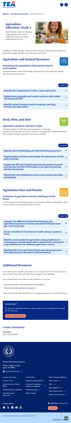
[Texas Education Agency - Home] (9, 4)
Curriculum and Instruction (19, 14)
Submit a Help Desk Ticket (15, 316)
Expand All (63, 85)
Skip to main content (7, 2)
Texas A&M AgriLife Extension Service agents (19, 288)
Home (7, 14)
